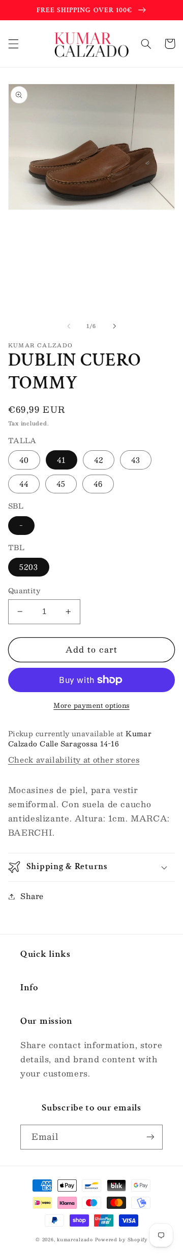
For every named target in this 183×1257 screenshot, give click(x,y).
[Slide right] (114, 326)
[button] (13, 43)
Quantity (24, 591)
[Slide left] (68, 326)
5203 (28, 567)
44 (23, 484)
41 (61, 460)
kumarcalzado (75, 1239)
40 (24, 460)
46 (98, 484)
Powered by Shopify (121, 1239)
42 (98, 460)
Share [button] (32, 896)
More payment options (91, 705)
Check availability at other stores (73, 759)
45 (61, 484)
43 (135, 460)
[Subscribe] (150, 1137)
